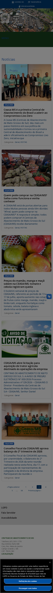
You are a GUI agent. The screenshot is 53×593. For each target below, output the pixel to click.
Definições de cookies (28, 581)
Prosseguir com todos (28, 588)
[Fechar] (50, 562)
